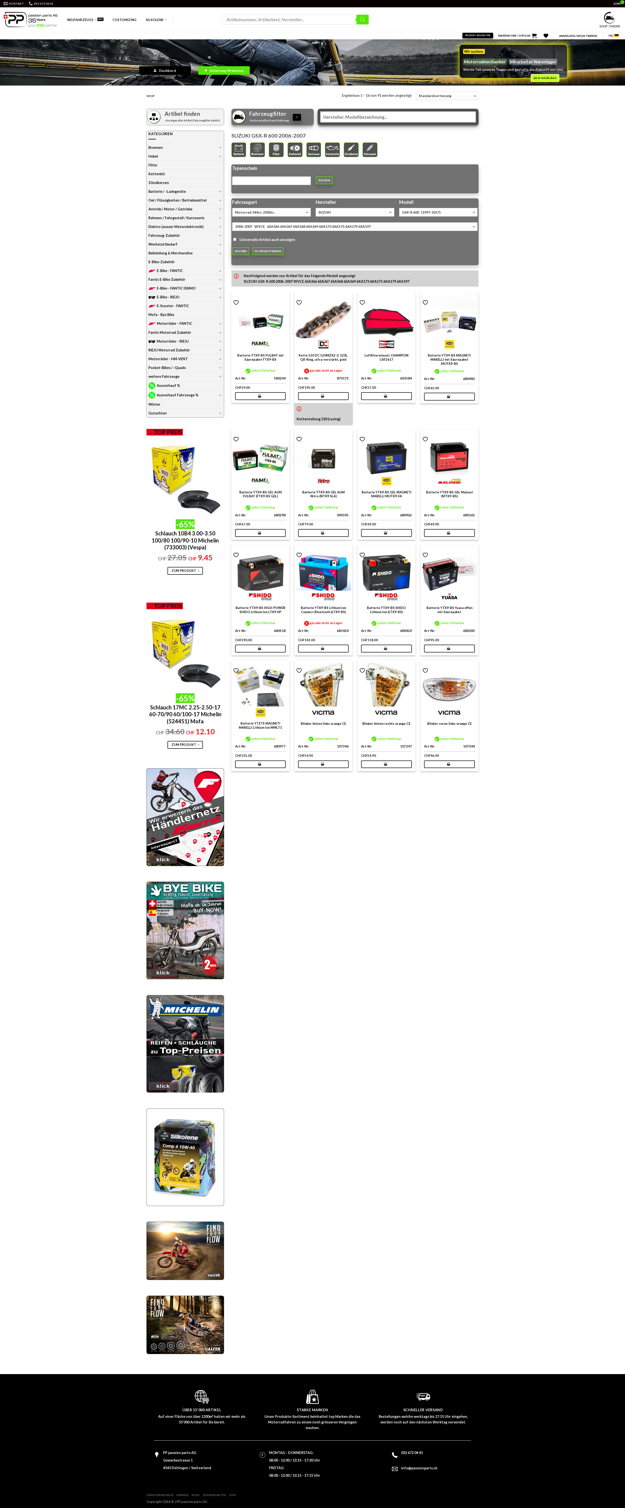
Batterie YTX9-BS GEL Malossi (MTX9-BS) (449, 494)
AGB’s (195, 1495)
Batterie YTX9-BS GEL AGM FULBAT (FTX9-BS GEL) (260, 494)
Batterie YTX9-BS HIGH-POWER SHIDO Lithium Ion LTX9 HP (260, 610)
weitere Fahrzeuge (163, 376)
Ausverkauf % (168, 385)
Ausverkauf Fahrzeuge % (177, 395)
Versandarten (214, 1495)
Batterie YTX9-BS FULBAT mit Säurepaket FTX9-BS (260, 357)
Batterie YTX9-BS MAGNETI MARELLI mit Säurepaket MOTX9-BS (449, 359)
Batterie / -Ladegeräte (167, 191)
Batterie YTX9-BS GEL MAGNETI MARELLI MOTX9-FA (386, 494)
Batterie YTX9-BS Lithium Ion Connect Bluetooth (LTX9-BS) (323, 610)
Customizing (124, 20)
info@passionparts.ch (419, 1468)
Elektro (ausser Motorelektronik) (176, 227)
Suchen (324, 180)
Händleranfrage (160, 1495)
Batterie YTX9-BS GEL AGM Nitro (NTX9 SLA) (323, 494)
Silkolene (154, 20)
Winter (154, 404)
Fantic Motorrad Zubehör (169, 332)
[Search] (362, 19)
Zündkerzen (158, 183)
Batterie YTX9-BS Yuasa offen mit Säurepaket (449, 610)
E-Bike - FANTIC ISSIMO (176, 288)
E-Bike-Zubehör (161, 262)
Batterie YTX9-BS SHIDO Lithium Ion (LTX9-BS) (386, 610)
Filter (152, 165)
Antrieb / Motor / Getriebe (170, 209)
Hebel (153, 156)
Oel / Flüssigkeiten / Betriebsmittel (177, 200)
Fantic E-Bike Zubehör (166, 279)
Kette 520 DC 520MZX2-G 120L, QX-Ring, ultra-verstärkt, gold (323, 357)
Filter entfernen (268, 251)
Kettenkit (156, 174)
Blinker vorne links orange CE (449, 724)
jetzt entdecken (545, 78)
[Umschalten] (220, 147)
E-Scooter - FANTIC (173, 306)
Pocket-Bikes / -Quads (167, 368)
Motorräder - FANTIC (174, 323)
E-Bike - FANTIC (170, 271)
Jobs (232, 1495)
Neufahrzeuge (80, 20)
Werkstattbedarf (162, 244)
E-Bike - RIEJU (168, 297)
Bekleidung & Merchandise (170, 253)
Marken (182, 1495)
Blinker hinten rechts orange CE (386, 724)
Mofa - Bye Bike (161, 315)
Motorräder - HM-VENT (168, 359)
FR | (611, 35)
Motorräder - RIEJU (173, 341)
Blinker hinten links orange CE (323, 724)
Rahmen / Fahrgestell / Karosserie (176, 218)
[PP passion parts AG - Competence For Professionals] (30, 19)
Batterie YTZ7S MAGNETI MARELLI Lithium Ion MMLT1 (260, 725)
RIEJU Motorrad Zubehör (169, 350)
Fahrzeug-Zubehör (164, 235)
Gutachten (157, 413)
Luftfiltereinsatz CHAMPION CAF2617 (386, 357)
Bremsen (155, 147)
